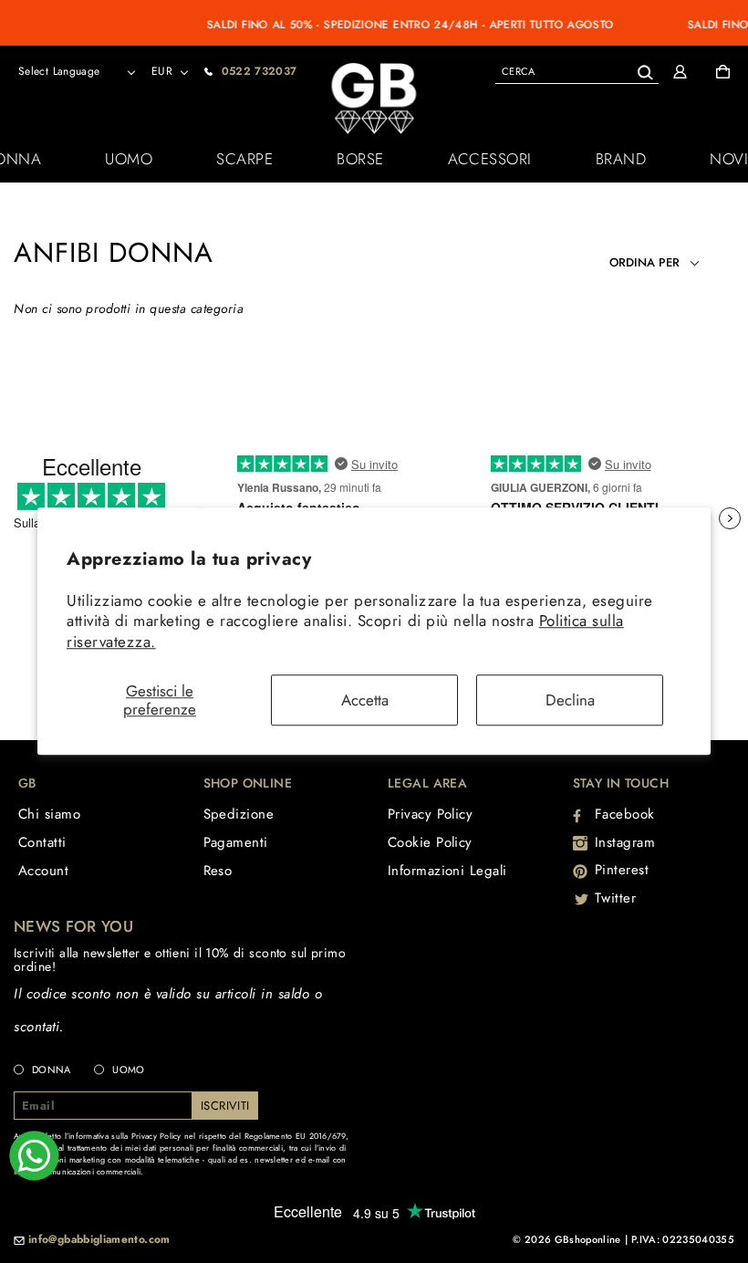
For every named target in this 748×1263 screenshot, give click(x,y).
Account (43, 871)
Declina (570, 700)
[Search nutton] (644, 68)
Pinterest (622, 870)
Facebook (625, 814)
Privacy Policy (430, 814)
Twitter (616, 898)
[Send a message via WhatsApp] (34, 1156)
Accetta (365, 700)
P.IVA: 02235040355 (682, 1239)
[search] (577, 70)
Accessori (490, 159)
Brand (621, 159)
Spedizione (239, 814)
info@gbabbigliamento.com (99, 1240)
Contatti (42, 842)
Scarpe (244, 159)
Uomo (128, 159)
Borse (360, 159)
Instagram (625, 842)
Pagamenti (235, 842)
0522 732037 (259, 71)
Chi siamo (49, 814)
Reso (218, 871)
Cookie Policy (430, 842)
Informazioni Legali (447, 871)
